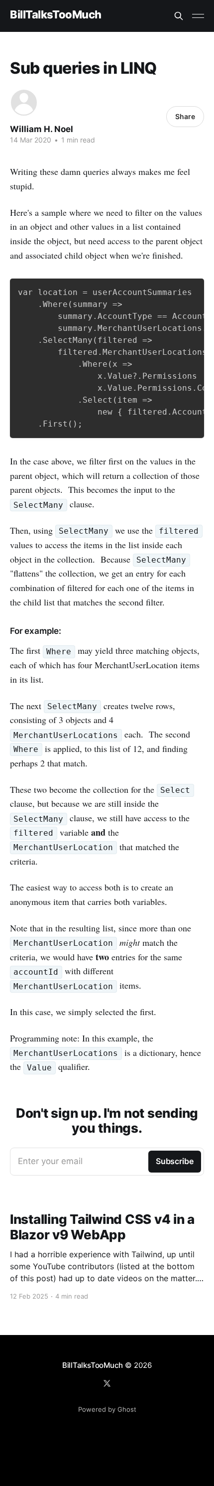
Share (185, 116)
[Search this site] (179, 16)
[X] (107, 1383)
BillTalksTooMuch (56, 14)
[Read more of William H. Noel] (24, 103)
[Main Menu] (198, 15)
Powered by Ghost (107, 1409)
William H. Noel (41, 129)
